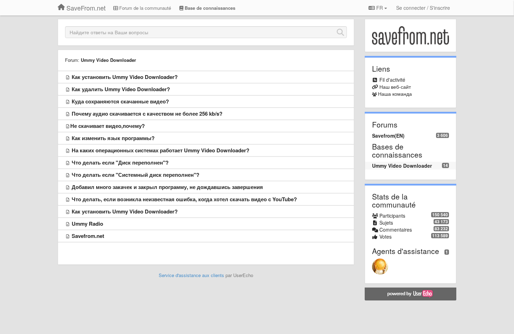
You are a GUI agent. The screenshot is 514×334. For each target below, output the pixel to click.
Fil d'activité (392, 79)
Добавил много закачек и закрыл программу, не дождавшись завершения (167, 187)
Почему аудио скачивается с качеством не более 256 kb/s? (147, 113)
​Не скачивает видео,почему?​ (107, 126)
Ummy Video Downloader (108, 60)
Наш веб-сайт (395, 86)
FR (379, 7)
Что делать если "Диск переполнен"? (120, 162)
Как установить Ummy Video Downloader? (125, 77)
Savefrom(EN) (388, 135)
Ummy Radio (87, 223)
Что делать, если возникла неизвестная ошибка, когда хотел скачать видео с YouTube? (184, 199)
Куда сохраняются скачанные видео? (120, 101)
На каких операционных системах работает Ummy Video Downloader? (160, 150)
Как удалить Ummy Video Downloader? (121, 89)
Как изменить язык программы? (113, 138)
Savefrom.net (88, 236)
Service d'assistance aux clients (191, 275)
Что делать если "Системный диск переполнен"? (135, 175)
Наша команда (395, 93)
